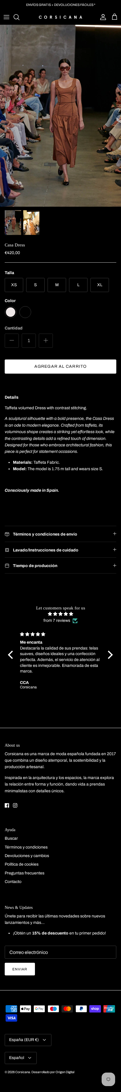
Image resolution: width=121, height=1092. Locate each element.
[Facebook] (7, 805)
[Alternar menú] (6, 17)
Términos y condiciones (26, 847)
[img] (60, 614)
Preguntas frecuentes (24, 873)
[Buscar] (19, 17)
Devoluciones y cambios (27, 856)
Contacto (13, 881)
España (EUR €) (24, 1040)
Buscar (11, 838)
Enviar (19, 969)
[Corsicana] (60, 17)
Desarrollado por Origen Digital (52, 1072)
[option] (60, 116)
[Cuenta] (101, 17)
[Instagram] (15, 805)
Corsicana (22, 1072)
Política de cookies (21, 864)
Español (16, 1057)
